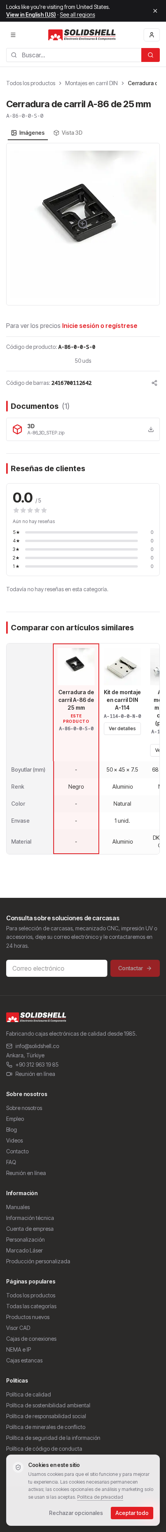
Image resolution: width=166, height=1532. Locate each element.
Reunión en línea (35, 1074)
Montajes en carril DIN (91, 83)
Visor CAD (18, 1327)
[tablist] (46, 133)
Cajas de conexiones (31, 1338)
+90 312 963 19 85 (37, 1064)
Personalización (25, 1239)
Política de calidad (28, 1394)
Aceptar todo (132, 1513)
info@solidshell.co (37, 1046)
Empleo (15, 1118)
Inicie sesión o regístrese (99, 325)
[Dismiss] (155, 10)
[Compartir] (154, 382)
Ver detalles (122, 728)
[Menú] (13, 35)
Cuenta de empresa (30, 1228)
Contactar (130, 968)
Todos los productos (30, 83)
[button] (83, 224)
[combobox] (73, 55)
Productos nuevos (27, 1317)
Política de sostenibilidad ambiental (48, 1405)
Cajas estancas (24, 1360)
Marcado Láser (24, 1250)
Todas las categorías (31, 1306)
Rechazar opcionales (76, 1513)
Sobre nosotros (24, 1108)
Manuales (18, 1207)
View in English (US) (31, 14)
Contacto (17, 1151)
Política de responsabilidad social (46, 1416)
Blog (11, 1129)
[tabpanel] (83, 224)
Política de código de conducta (44, 1448)
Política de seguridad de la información (53, 1437)
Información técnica (30, 1218)
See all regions (77, 14)
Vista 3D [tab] (72, 132)
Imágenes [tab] (32, 132)
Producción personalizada (38, 1261)
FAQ (11, 1162)
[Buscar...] (150, 55)
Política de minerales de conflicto (45, 1427)
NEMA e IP (18, 1349)
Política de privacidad (100, 1497)
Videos (14, 1140)
